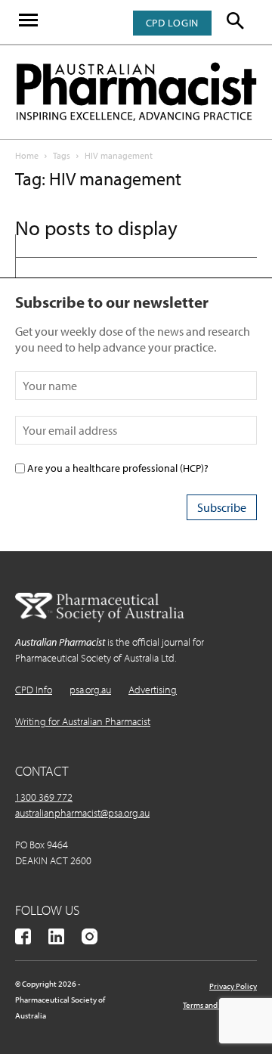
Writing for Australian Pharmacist (82, 721)
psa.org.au (90, 689)
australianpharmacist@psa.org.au (82, 813)
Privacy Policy (233, 986)
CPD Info (33, 689)
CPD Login (172, 22)
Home (27, 155)
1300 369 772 (44, 797)
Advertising (152, 689)
